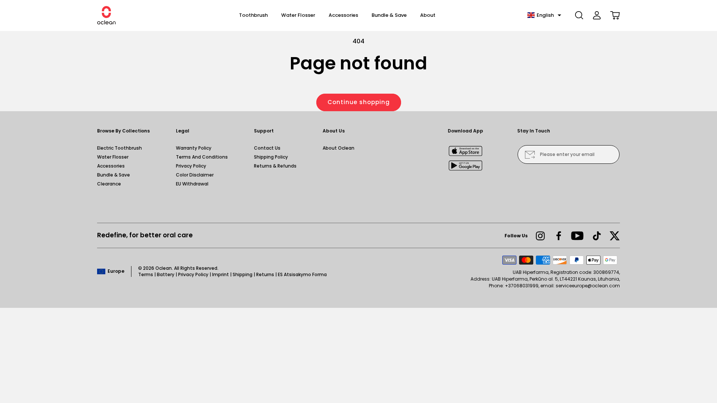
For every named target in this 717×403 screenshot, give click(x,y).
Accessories (111, 166)
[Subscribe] (530, 154)
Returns (265, 274)
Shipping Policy (271, 157)
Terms (145, 274)
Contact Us (267, 148)
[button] (544, 15)
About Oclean (338, 148)
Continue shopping (359, 102)
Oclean (163, 268)
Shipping (242, 274)
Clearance (109, 184)
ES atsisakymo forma (302, 274)
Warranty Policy (193, 148)
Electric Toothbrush (119, 148)
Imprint (220, 274)
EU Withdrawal (192, 184)
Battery (165, 274)
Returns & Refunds (275, 166)
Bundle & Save (113, 175)
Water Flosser (112, 157)
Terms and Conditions (202, 157)
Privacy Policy (191, 166)
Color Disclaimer (195, 175)
